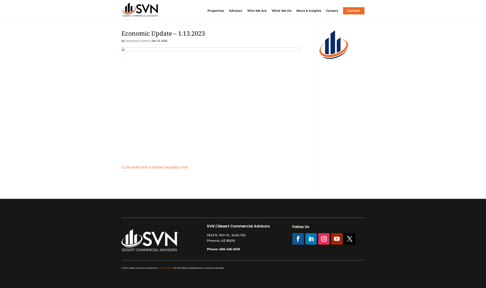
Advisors (235, 11)
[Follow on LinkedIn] (311, 239)
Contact (354, 11)
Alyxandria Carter (137, 40)
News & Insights (308, 11)
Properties (215, 11)
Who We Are (257, 11)
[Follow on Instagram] (324, 239)
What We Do (281, 11)
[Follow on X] (349, 239)
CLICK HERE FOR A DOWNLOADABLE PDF (155, 167)
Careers (332, 11)
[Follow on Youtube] (336, 239)
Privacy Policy (165, 268)
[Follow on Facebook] (298, 239)
